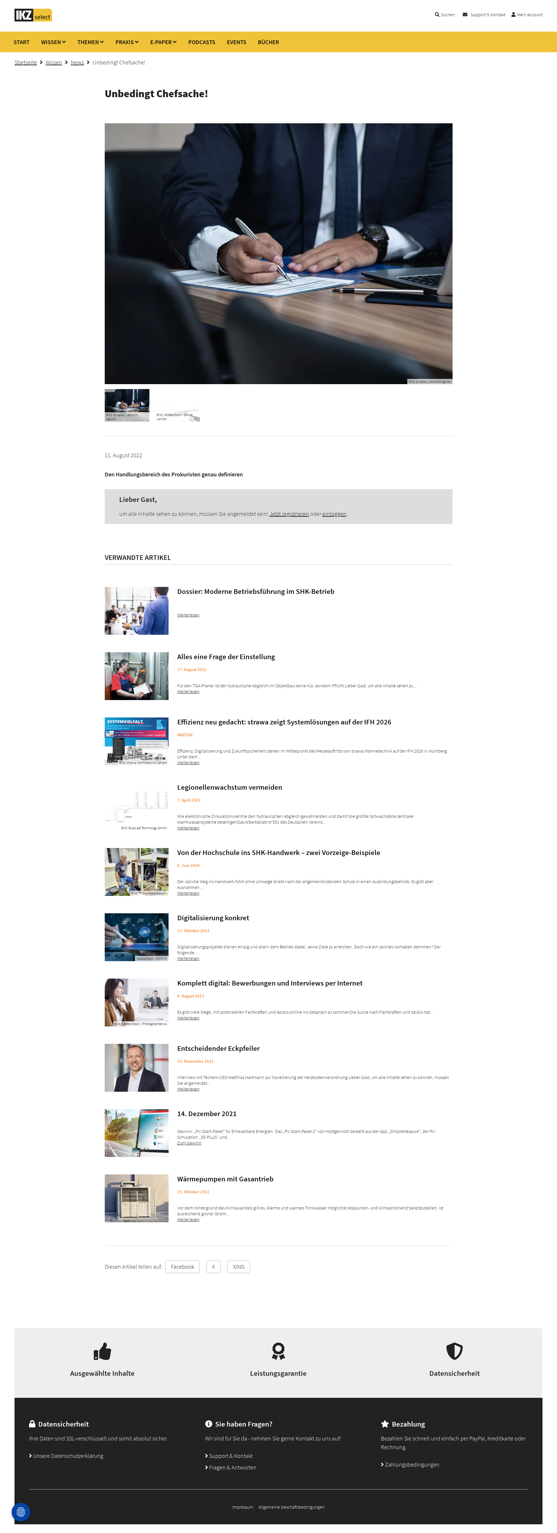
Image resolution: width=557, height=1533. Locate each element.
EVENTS (236, 42)
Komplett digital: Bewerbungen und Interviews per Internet (270, 983)
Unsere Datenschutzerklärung (67, 1455)
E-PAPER (161, 42)
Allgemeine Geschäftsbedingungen (291, 1507)
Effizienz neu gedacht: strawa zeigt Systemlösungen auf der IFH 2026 (284, 721)
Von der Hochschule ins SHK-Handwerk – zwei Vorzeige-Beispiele (278, 852)
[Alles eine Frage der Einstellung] (137, 676)
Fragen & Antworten (232, 1467)
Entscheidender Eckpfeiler (218, 1048)
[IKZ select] (33, 20)
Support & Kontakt (488, 14)
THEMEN (88, 42)
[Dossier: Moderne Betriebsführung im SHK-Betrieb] (137, 611)
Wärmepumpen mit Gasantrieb (225, 1178)
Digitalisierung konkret (213, 917)
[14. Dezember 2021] (137, 1133)
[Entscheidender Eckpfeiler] (137, 1068)
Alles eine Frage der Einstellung (226, 656)
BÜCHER (268, 42)
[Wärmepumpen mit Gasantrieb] (137, 1198)
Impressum (242, 1507)
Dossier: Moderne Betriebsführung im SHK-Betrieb (255, 591)
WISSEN (51, 42)
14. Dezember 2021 (207, 1113)
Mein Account (529, 14)
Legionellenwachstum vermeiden (229, 787)
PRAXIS (124, 42)
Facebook (182, 1266)
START (22, 42)
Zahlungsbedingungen (412, 1464)
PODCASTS (201, 42)
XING (239, 1266)
